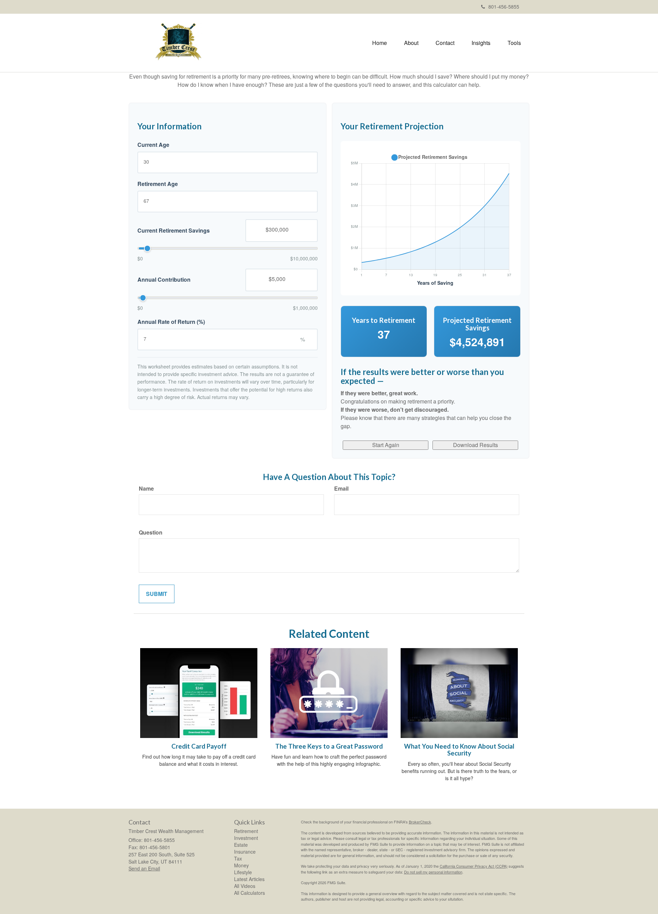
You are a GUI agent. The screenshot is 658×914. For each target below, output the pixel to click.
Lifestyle (243, 872)
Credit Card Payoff (199, 746)
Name (146, 488)
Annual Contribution (164, 279)
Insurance (245, 851)
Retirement (246, 831)
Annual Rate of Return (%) (171, 322)
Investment (246, 837)
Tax (238, 858)
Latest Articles (249, 879)
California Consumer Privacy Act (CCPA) (474, 866)
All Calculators (249, 892)
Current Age (153, 145)
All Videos (244, 885)
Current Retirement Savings (173, 230)
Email (341, 488)
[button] (411, 42)
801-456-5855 (503, 6)
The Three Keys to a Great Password (329, 746)
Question (150, 532)
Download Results (475, 445)
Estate (241, 844)
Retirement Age (157, 184)
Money (241, 865)
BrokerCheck (420, 821)
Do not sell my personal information (433, 872)
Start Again (385, 445)
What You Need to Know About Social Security (459, 749)
